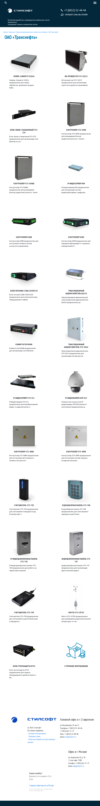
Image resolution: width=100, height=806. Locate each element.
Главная (5, 32)
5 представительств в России (41, 785)
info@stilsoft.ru (70, 737)
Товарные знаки (34, 736)
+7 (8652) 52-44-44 (75, 10)
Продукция (12, 32)
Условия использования (37, 733)
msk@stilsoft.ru (78, 766)
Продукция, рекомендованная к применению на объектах (31, 32)
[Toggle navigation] (94, 3)
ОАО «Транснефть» (53, 32)
